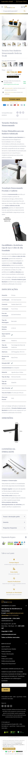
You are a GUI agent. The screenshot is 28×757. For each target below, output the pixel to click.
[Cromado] (15, 64)
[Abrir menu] (2, 7)
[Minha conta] (22, 7)
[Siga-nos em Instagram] (5, 706)
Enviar (6, 689)
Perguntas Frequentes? (8, 663)
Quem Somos (5, 646)
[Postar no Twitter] (23, 112)
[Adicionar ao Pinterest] (20, 112)
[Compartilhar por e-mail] (17, 115)
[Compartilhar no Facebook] (17, 112)
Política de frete (6, 651)
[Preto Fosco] (20, 64)
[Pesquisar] (25, 11)
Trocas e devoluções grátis (11, 516)
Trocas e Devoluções (7, 654)
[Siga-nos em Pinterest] (8, 706)
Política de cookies (7, 658)
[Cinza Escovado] (9, 64)
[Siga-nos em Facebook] (2, 706)
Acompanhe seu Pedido (8, 649)
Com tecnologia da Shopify (8, 724)
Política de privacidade (8, 661)
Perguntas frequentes (10, 528)
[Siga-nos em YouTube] (11, 706)
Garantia (5, 522)
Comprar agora (14, 99)
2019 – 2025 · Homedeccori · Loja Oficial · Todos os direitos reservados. (13, 726)
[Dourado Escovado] (4, 64)
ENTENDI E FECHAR (9, 748)
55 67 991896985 (14, 615)
